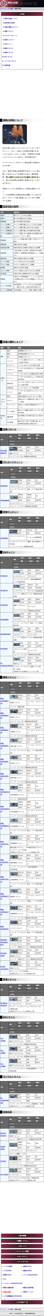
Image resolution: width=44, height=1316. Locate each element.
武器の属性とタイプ (11, 27)
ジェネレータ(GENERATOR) (12, 1283)
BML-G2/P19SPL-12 (4, 746)
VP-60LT (3, 1161)
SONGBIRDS (4, 500)
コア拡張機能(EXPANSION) (12, 1296)
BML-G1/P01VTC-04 (4, 844)
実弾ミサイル (8, 52)
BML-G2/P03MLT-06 (4, 715)
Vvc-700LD (4, 1174)
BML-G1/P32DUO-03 (4, 809)
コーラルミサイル (10, 61)
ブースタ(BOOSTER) (30, 1275)
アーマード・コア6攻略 (6, 8)
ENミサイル (8, 57)
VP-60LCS (4, 576)
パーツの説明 (7, 1266)
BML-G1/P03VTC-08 (4, 862)
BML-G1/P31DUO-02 (4, 792)
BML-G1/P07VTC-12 (4, 879)
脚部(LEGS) (7, 1275)
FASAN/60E (4, 619)
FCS (4, 1279)
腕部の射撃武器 (8, 1287)
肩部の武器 (7, 1292)
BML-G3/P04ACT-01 (4, 896)
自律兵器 (7, 65)
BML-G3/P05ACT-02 (4, 912)
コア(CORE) (7, 1270)
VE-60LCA (4, 590)
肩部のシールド (28, 1292)
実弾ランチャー (9, 40)
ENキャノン (8, 44)
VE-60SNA (4, 538)
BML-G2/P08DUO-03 (4, 826)
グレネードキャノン (11, 35)
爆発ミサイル (8, 48)
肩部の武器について (11, 18)
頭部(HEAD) (27, 1266)
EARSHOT (4, 486)
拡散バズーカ (8, 31)
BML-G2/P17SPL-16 (4, 776)
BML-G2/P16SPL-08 (4, 761)
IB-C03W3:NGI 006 (4, 1100)
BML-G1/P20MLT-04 (4, 701)
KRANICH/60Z (5, 634)
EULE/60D (4, 649)
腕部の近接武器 (28, 1287)
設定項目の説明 (9, 23)
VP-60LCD (4, 605)
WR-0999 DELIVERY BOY (4, 942)
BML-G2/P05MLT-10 (4, 730)
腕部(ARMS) (27, 1270)
